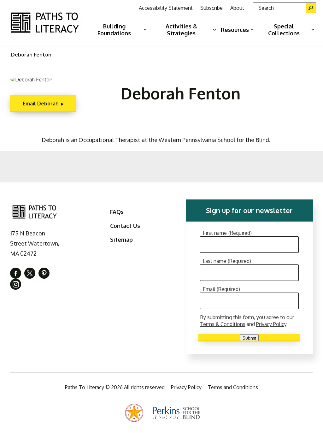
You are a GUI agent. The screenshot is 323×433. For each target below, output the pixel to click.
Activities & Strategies (181, 30)
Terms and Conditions (233, 387)
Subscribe (211, 8)
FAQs (117, 211)
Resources (235, 29)
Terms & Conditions (222, 324)
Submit (249, 338)
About (237, 8)
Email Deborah (41, 103)
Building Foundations (114, 30)
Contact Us (125, 225)
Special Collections (284, 30)
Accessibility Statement (166, 8)
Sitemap (121, 239)
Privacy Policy (271, 324)
